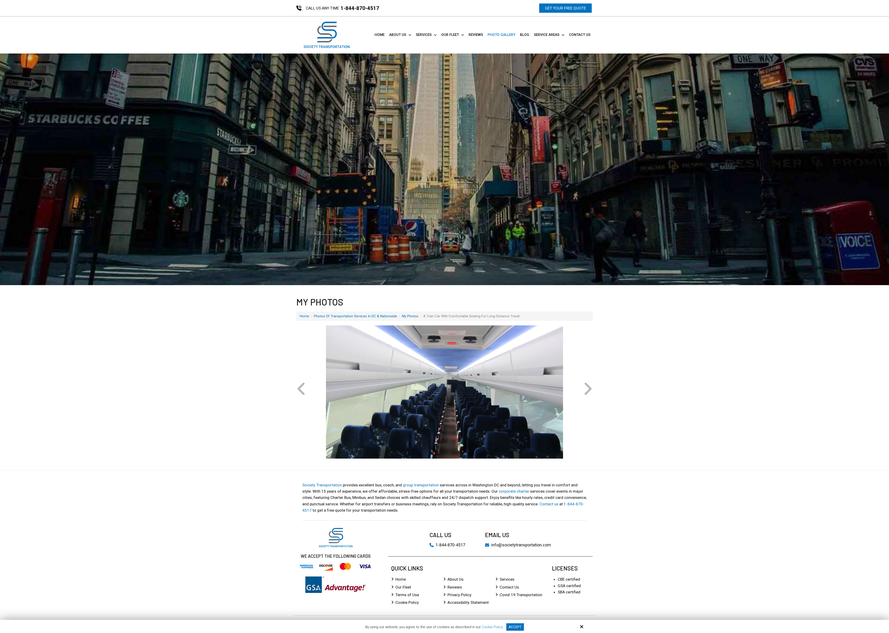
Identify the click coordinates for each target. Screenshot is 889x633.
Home (304, 316)
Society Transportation (322, 485)
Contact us (548, 504)
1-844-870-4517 (360, 8)
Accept (515, 627)
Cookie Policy (492, 627)
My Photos (410, 316)
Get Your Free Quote (565, 8)
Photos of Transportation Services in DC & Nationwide (355, 316)
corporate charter (514, 491)
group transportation (421, 485)
